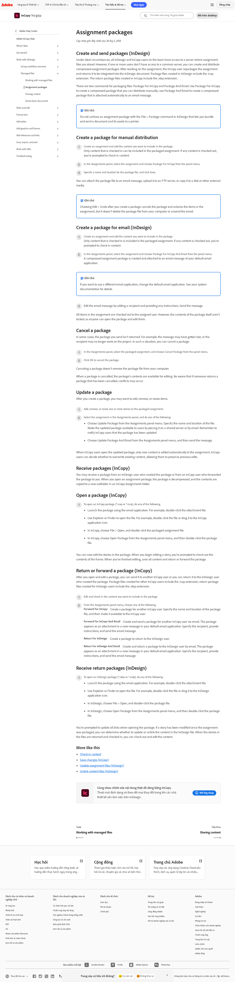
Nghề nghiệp (200, 911)
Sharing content (32, 94)
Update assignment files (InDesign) (102, 765)
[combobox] (167, 15)
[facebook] (34, 976)
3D (7, 929)
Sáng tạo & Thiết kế (27, 4)
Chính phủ (104, 911)
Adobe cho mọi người (204, 949)
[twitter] (46, 976)
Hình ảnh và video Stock (16, 938)
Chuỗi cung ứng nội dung (63, 910)
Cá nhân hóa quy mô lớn (63, 906)
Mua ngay (139, 4)
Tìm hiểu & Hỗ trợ (114, 4)
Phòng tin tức (200, 921)
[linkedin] (52, 976)
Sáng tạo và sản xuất (61, 919)
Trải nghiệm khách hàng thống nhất (68, 915)
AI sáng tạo (10, 906)
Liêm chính (199, 944)
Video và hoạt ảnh (13, 919)
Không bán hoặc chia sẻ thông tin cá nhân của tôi (194, 976)
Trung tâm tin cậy (202, 939)
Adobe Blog (200, 953)
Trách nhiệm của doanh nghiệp (208, 925)
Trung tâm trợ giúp (155, 902)
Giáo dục (104, 902)
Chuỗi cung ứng (201, 935)
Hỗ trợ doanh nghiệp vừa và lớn (161, 921)
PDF (7, 924)
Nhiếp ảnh (10, 910)
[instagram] (40, 976)
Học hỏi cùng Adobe (156, 916)
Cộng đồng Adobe (155, 911)
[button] (212, 5)
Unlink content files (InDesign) (99, 771)
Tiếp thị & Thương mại (85, 4)
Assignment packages (36, 87)
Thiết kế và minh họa (14, 915)
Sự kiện (198, 916)
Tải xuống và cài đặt (156, 907)
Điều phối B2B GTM (61, 924)
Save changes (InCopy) (94, 760)
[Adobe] (7, 4)
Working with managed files (38, 80)
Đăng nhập (225, 4)
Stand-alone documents (36, 101)
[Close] (167, 975)
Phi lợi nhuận (105, 907)
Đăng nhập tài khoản (204, 902)
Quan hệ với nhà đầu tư (205, 930)
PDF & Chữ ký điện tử (55, 4)
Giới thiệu (199, 907)
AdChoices (225, 976)
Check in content (90, 754)
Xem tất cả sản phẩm (14, 943)
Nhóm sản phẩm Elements (17, 933)
